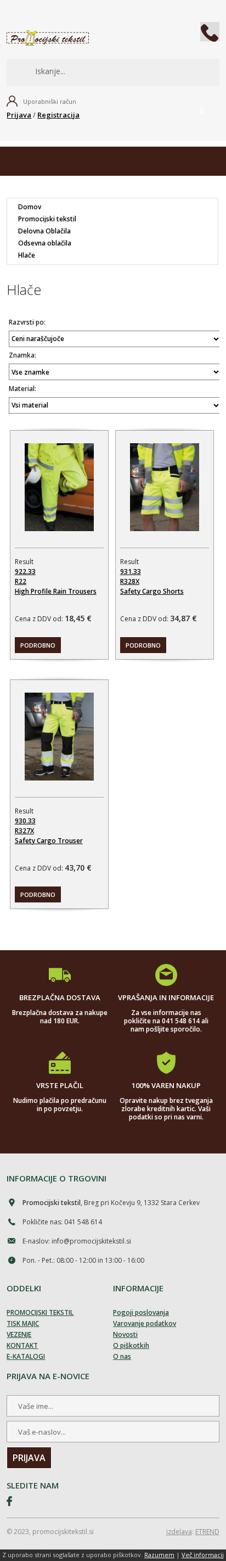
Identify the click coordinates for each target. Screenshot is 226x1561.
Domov (29, 207)
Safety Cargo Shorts (152, 591)
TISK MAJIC (23, 1323)
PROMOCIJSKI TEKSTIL (40, 1312)
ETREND (207, 1531)
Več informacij (203, 1555)
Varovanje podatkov (144, 1323)
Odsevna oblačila (44, 243)
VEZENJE (19, 1334)
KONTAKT (22, 1345)
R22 (20, 581)
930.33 (25, 821)
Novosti (125, 1334)
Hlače (26, 255)
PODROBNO (37, 645)
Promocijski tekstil (47, 219)
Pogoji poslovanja (141, 1312)
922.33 (25, 571)
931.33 (130, 571)
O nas (122, 1356)
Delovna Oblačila (44, 231)
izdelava (179, 1531)
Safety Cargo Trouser (49, 840)
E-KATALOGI (26, 1356)
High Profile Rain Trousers (56, 591)
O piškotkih (131, 1345)
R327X (24, 830)
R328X (129, 581)
